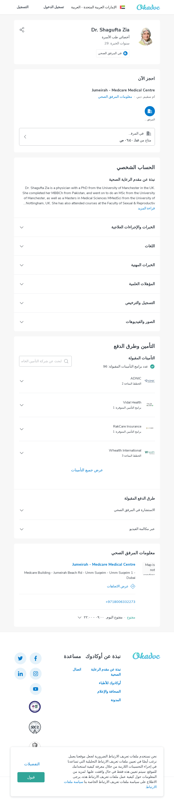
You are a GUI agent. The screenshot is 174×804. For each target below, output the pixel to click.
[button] (115, 96)
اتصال (77, 669)
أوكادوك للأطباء (110, 683)
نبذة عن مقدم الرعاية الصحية (106, 672)
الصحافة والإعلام (109, 691)
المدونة (116, 700)
